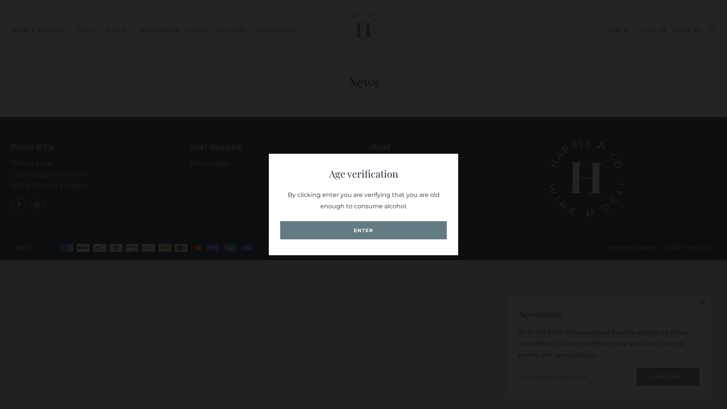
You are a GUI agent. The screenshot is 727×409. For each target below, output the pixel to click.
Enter (363, 230)
